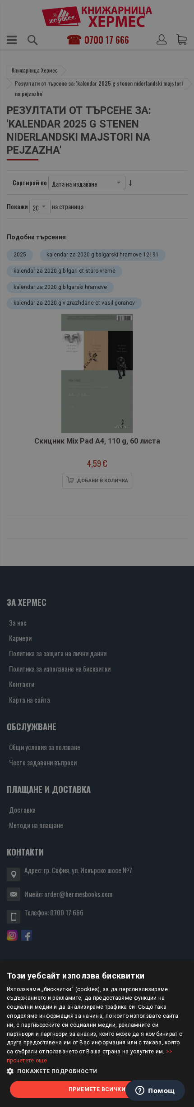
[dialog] (97, 1034)
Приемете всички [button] (97, 1089)
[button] (97, 1071)
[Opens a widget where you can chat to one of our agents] (155, 1091)
